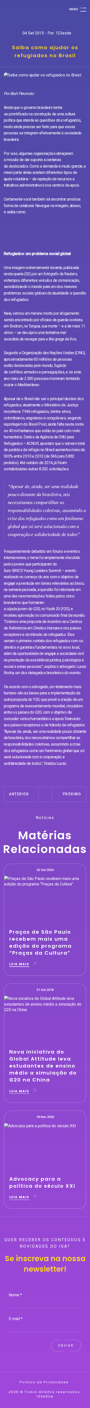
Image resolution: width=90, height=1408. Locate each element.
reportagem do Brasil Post (25, 424)
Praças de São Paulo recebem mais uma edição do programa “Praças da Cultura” (40, 942)
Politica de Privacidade (44, 1382)
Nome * (15, 1295)
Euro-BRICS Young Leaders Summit (33, 570)
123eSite (45, 1396)
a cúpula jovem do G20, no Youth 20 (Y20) (36, 608)
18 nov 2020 (45, 1117)
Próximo (72, 794)
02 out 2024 (45, 870)
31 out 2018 (45, 990)
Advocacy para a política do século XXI (42, 1182)
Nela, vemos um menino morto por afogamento (41, 313)
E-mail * (15, 1318)
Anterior (19, 794)
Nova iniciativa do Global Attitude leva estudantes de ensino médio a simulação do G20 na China (43, 1065)
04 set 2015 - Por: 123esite (46, 33)
